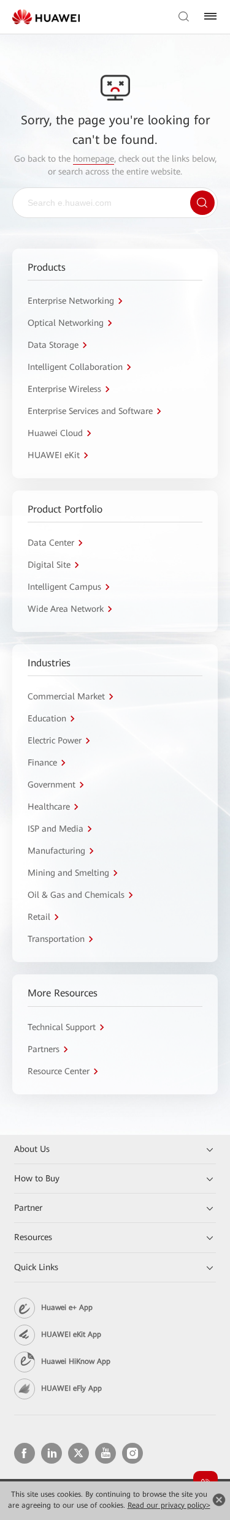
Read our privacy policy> (169, 1505)
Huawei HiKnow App (75, 1361)
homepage (93, 159)
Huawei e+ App (67, 1307)
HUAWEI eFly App (71, 1388)
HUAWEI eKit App (71, 1334)
